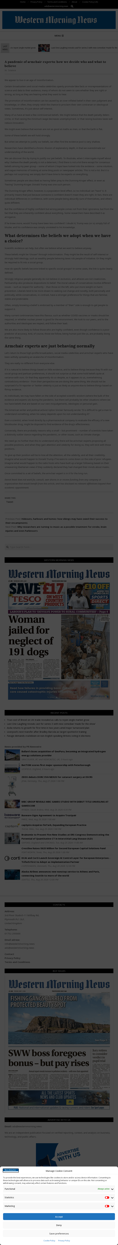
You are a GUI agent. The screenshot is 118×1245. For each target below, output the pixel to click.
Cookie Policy (49, 1240)
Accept (59, 1216)
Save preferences (59, 1233)
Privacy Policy (64, 1240)
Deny (59, 1225)
